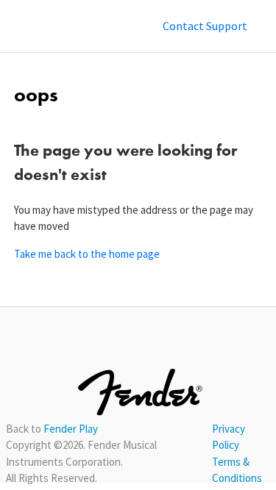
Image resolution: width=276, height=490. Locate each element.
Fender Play (70, 429)
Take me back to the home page (87, 254)
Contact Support (205, 25)
